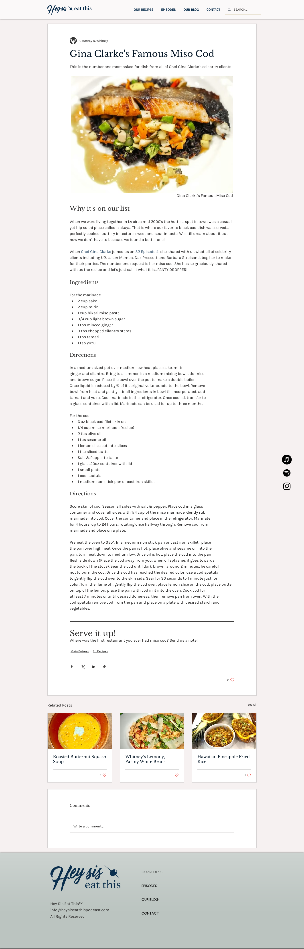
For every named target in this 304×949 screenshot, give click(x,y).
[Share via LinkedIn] (93, 666)
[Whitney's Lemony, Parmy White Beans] (152, 731)
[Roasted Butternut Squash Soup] (80, 731)
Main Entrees (80, 651)
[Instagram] (287, 486)
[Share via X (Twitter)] (83, 666)
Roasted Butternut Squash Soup (79, 759)
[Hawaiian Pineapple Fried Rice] (224, 731)
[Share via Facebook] (72, 666)
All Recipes (100, 651)
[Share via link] (104, 666)
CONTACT (150, 913)
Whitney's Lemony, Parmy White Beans (145, 759)
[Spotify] (287, 473)
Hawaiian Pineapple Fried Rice (223, 759)
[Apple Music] (287, 459)
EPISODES (149, 885)
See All (252, 705)
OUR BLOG (150, 899)
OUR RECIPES (152, 872)
